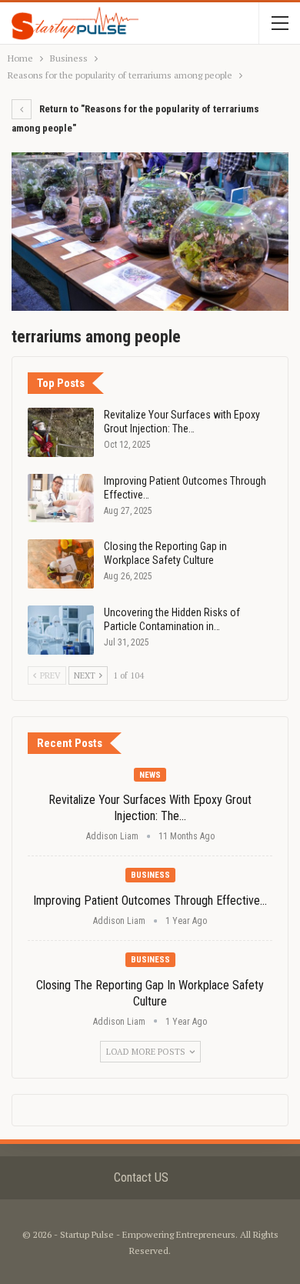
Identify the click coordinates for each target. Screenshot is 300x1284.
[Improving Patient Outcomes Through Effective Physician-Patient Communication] (61, 498)
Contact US (141, 1177)
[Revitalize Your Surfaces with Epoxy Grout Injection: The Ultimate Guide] (61, 432)
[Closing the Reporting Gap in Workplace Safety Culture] (61, 564)
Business (150, 875)
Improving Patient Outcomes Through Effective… (150, 900)
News (150, 775)
